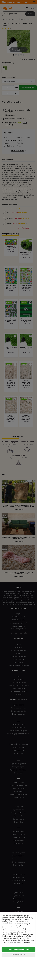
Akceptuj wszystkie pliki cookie (18, 949)
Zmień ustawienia (18, 955)
